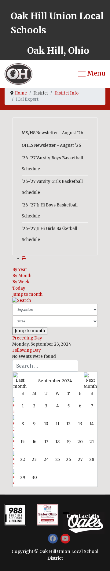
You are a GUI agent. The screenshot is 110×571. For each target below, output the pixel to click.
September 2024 (55, 381)
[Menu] (91, 74)
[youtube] (65, 538)
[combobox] (45, 366)
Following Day (26, 350)
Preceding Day (27, 338)
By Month (21, 275)
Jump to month (27, 294)
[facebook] (53, 538)
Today (18, 288)
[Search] (55, 301)
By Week (20, 281)
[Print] (24, 258)
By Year (19, 269)
